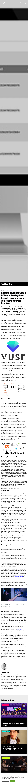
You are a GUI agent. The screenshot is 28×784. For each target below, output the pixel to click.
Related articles (7, 700)
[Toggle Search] (23, 3)
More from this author (5, 691)
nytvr (10, 464)
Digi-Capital (19, 629)
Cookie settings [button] (5, 781)
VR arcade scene (19, 576)
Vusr (16, 362)
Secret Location (18, 328)
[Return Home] (6, 2)
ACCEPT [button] (12, 781)
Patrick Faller (9, 290)
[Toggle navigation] (25, 3)
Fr (20, 3)
